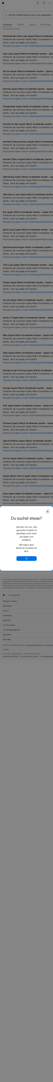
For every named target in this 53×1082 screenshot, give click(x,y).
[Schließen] (47, 511)
